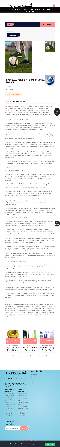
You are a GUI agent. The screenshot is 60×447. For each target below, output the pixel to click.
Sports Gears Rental (13, 94)
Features (16, 101)
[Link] (13, 334)
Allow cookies (50, 444)
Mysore (9, 86)
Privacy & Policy (35, 374)
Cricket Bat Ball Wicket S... (30, 349)
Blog (32, 383)
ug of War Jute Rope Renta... (13, 349)
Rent (57, 112)
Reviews (22, 101)
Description (8, 101)
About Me (33, 377)
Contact (33, 380)
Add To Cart (13, 35)
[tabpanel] (24, 57)
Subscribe (24, 428)
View (13, 355)
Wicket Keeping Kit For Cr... (47, 349)
